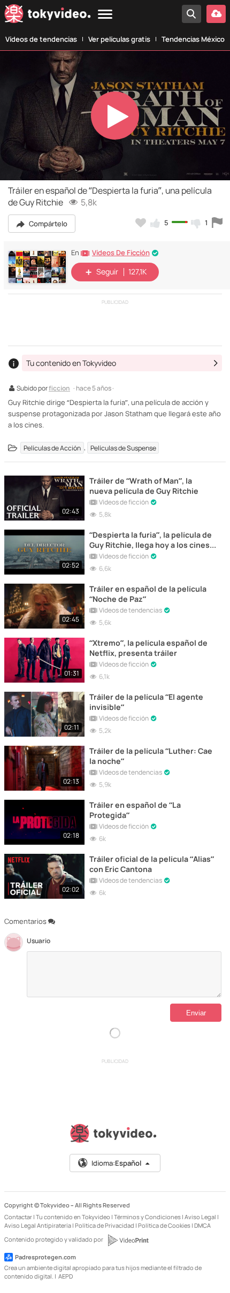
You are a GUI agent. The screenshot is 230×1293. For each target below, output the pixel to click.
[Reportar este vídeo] (217, 222)
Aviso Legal (200, 1217)
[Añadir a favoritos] (140, 222)
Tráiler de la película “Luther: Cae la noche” (150, 756)
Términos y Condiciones (147, 1217)
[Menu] (105, 15)
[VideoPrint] (127, 1240)
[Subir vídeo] (216, 14)
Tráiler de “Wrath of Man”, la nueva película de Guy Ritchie (143, 486)
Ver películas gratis (119, 39)
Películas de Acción (52, 447)
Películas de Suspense (123, 447)
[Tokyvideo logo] (47, 16)
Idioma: (116, 1163)
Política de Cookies (164, 1225)
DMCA (202, 1225)
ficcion (59, 389)
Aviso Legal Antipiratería (37, 1225)
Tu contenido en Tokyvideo (73, 1217)
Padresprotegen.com (45, 1257)
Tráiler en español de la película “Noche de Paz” (147, 594)
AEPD (65, 1276)
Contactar (18, 1217)
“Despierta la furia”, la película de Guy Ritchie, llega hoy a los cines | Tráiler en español (151, 540)
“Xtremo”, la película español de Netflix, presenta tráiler (148, 648)
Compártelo (47, 223)
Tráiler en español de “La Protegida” (135, 810)
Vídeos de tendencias (41, 39)
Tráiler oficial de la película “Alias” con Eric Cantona (151, 864)
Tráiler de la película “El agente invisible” (146, 702)
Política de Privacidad (104, 1225)
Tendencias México (193, 39)
